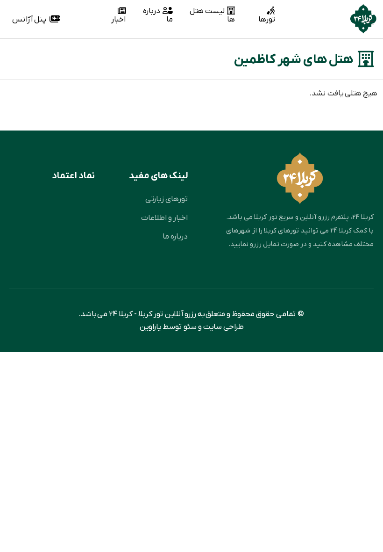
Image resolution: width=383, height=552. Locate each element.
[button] (367, 23)
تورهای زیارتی (166, 199)
